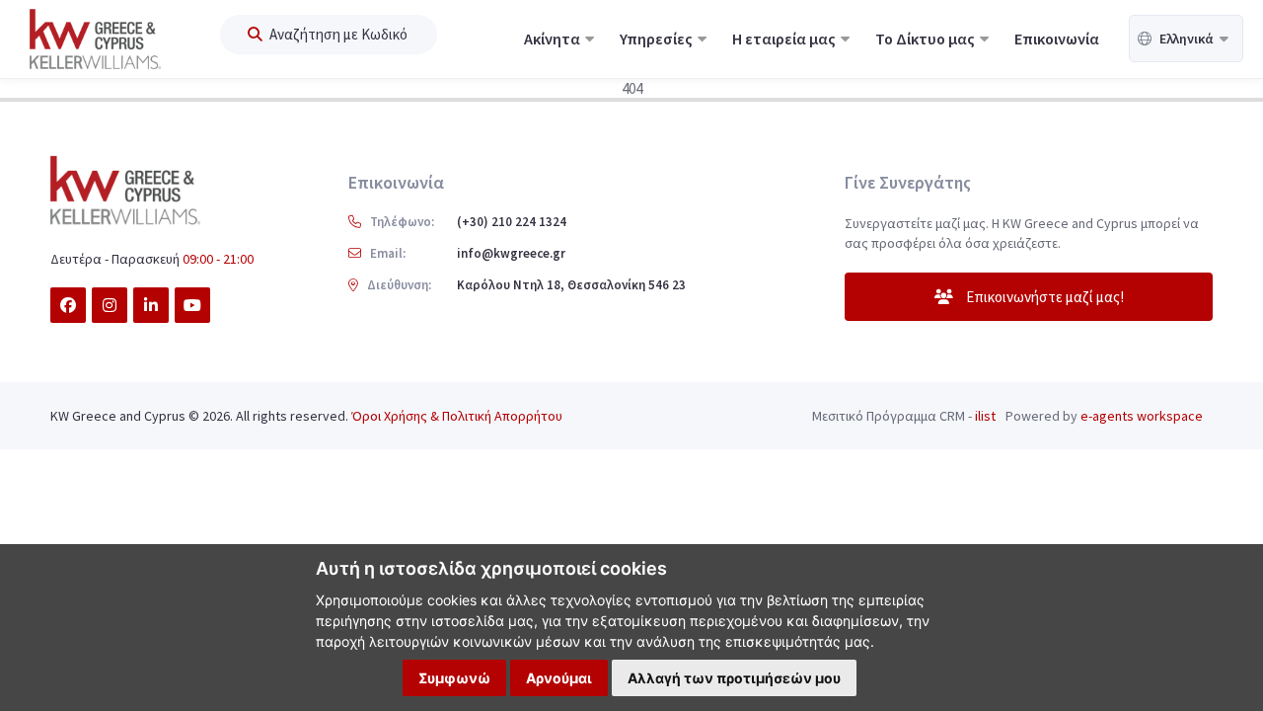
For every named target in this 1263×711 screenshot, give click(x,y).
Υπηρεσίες (658, 38)
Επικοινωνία (1056, 38)
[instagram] (109, 305)
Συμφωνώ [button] (454, 678)
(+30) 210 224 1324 (511, 221)
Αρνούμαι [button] (559, 678)
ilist (985, 416)
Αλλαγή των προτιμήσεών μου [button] (734, 678)
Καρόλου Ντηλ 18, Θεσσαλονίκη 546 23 (571, 284)
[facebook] (68, 305)
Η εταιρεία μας (785, 38)
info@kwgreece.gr (511, 253)
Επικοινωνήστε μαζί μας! (1043, 296)
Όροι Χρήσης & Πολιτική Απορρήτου (456, 416)
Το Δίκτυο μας (926, 38)
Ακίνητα (553, 38)
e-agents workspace (1141, 416)
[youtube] (192, 305)
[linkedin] (151, 305)
